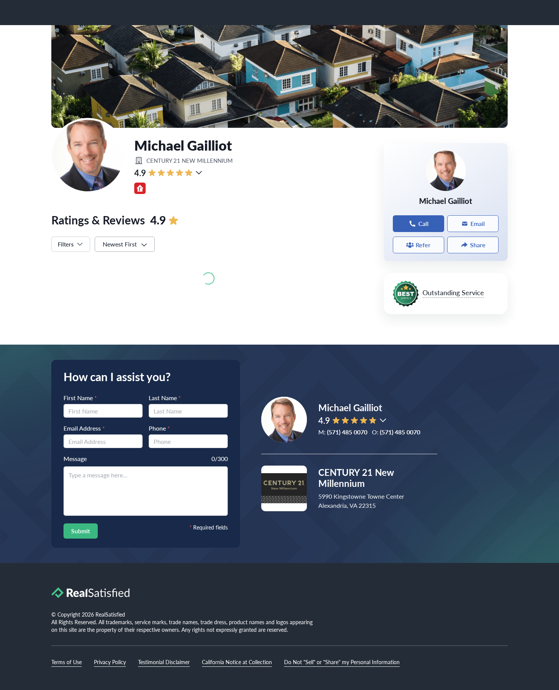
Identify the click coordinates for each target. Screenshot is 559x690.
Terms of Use (66, 662)
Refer (423, 244)
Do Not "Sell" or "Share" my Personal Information (342, 662)
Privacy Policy (110, 662)
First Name (80, 397)
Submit (80, 530)
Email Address (84, 428)
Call (423, 223)
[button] (198, 172)
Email (477, 223)
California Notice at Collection (237, 662)
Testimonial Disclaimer (164, 662)
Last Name (165, 397)
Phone (159, 428)
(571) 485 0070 (347, 432)
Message (75, 458)
